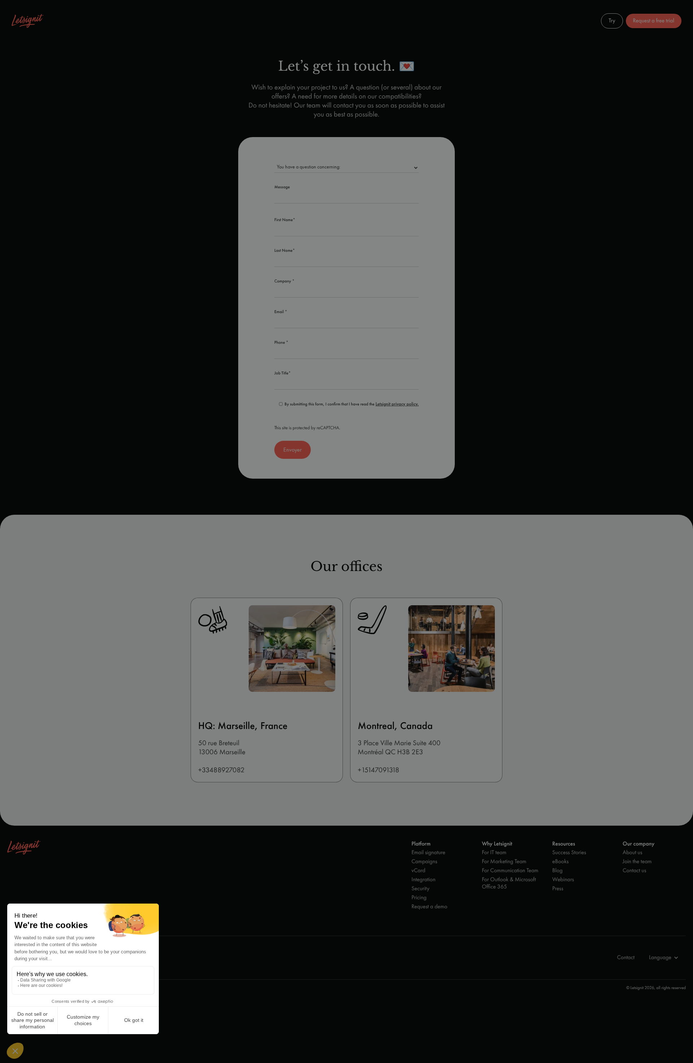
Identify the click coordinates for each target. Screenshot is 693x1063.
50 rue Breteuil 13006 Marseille (221, 747)
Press (557, 888)
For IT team (494, 852)
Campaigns (424, 861)
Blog (557, 870)
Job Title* (282, 373)
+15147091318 (378, 770)
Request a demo (429, 906)
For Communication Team (510, 870)
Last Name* (284, 250)
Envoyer (292, 449)
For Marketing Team (504, 861)
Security (420, 888)
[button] (565, 21)
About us (632, 852)
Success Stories (569, 852)
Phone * (281, 342)
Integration (423, 879)
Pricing (419, 897)
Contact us (634, 870)
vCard (418, 870)
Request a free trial (653, 20)
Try (612, 20)
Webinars (563, 879)
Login (585, 20)
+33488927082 (221, 770)
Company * (284, 281)
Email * (280, 312)
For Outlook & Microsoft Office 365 (509, 883)
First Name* (284, 220)
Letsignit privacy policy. (397, 404)
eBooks (560, 861)
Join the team (637, 861)
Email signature (428, 852)
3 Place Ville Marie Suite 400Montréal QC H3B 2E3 (399, 747)
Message (282, 187)
